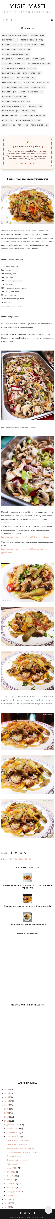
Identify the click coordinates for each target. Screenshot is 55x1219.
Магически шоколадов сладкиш (20, 1148)
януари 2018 (12, 1195)
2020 (6, 1113)
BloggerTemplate (39, 1217)
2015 (6, 1207)
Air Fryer (6, 125)
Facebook (9, 700)
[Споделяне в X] (16, 853)
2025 (6, 1093)
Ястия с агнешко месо (26, 120)
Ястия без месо (9, 45)
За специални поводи (30, 115)
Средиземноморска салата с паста (22, 1152)
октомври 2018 (13, 1132)
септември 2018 (14, 1136)
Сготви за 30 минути (11, 35)
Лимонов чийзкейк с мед (17, 1160)
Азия (26, 82)
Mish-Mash (27, 6)
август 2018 (12, 1168)
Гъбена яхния (12, 1164)
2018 (6, 1121)
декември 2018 (13, 1124)
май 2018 (11, 1180)
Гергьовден (7, 115)
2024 (6, 1097)
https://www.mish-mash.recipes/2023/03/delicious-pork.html (25, 537)
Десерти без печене (11, 63)
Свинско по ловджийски (17, 1144)
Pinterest (43, 700)
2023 (6, 1101)
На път (5, 120)
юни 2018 (11, 1176)
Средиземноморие (36, 63)
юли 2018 (11, 1172)
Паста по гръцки (14, 1156)
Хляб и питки (23, 78)
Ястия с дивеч (37, 125)
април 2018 (12, 1183)
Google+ (20, 700)
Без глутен (7, 40)
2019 (6, 1117)
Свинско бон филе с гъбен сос (20, 1140)
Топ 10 (21, 125)
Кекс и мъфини (9, 82)
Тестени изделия (29, 40)
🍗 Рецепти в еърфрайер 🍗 (27, 146)
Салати (36, 59)
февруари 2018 (14, 1191)
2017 (6, 1199)
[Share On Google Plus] (26, 853)
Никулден (35, 87)
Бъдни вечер (8, 111)
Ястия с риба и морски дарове (16, 68)
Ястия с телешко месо (12, 87)
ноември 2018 (13, 1128)
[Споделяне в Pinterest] (21, 853)
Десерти (34, 35)
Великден (6, 92)
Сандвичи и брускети (12, 97)
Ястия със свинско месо (13, 49)
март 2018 (11, 1187)
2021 (6, 1109)
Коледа (40, 82)
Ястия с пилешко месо (12, 54)
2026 (6, 1089)
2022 (6, 1105)
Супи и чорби (29, 73)
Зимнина (26, 111)
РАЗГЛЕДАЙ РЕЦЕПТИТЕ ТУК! (27, 163)
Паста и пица (8, 73)
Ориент (5, 78)
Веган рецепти (32, 45)
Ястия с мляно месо (28, 92)
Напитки (33, 106)
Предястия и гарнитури (13, 59)
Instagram (29, 700)
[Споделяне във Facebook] (11, 853)
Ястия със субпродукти (13, 101)
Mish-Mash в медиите (11, 106)
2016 (6, 1203)
